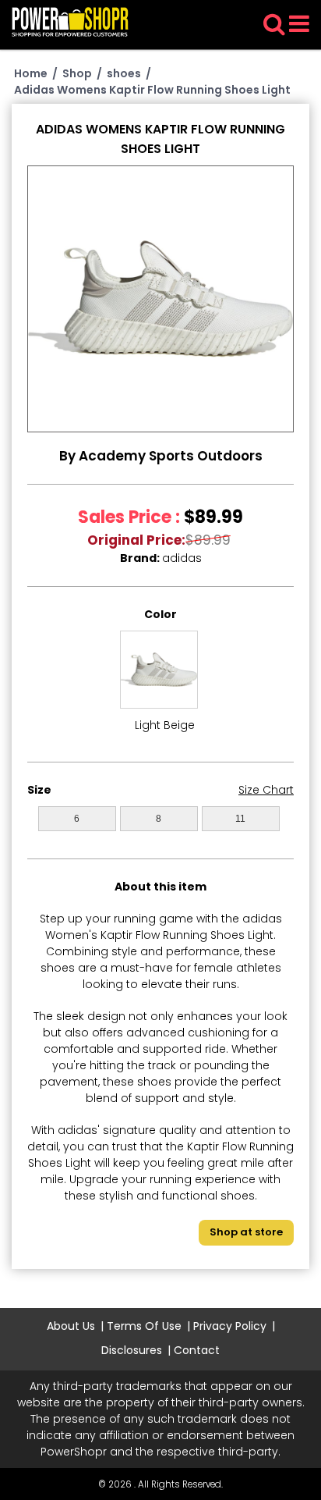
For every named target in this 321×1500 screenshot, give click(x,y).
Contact (197, 1350)
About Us (71, 1326)
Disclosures (131, 1350)
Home (31, 73)
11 (240, 818)
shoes (124, 73)
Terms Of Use (144, 1326)
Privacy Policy (229, 1326)
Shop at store (246, 1232)
